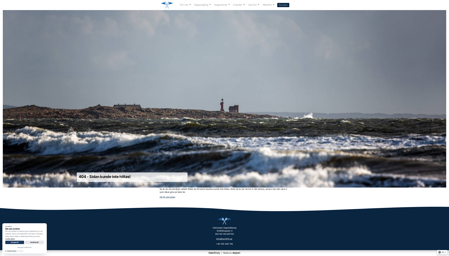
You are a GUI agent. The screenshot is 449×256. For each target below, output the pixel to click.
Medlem (267, 4)
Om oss (184, 4)
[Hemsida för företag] (214, 253)
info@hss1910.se (224, 239)
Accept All (14, 242)
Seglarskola (220, 4)
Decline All (34, 242)
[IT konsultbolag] (236, 253)
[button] (442, 252)
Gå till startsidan (167, 197)
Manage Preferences (25, 247)
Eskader (237, 4)
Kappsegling (201, 4)
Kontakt (283, 5)
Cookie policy (10, 239)
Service (252, 4)
